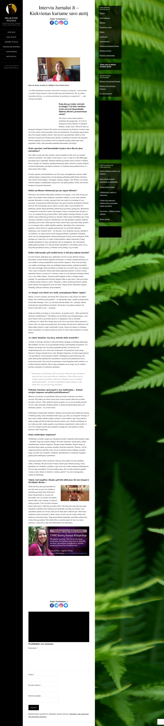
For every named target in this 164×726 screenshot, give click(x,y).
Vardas (31, 674)
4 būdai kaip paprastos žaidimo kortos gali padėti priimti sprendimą (108, 203)
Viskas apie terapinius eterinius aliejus (108, 65)
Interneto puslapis (34, 696)
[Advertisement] (58, 41)
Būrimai (102, 22)
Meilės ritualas (105, 219)
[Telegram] (56, 23)
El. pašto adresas (34, 685)
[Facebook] (52, 23)
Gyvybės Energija (106, 93)
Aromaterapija (104, 41)
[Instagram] (61, 23)
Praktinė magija (11, 19)
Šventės (102, 13)
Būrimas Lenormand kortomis (110, 81)
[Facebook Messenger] (66, 23)
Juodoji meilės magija (107, 187)
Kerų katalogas (105, 18)
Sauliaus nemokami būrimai (109, 46)
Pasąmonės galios (106, 27)
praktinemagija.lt (11, 68)
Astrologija (103, 36)
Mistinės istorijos (105, 50)
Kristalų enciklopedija (107, 55)
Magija (102, 32)
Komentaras (33, 648)
